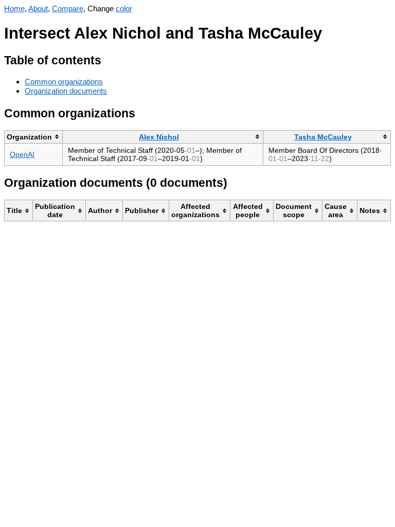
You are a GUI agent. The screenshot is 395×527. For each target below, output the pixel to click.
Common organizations (64, 81)
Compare (67, 8)
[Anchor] (109, 59)
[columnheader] (34, 136)
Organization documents (66, 90)
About (38, 8)
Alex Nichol (159, 137)
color (124, 8)
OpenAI (22, 154)
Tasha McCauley (323, 137)
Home (14, 8)
